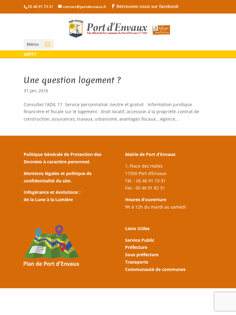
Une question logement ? (72, 80)
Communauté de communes (155, 269)
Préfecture (136, 247)
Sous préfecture (142, 254)
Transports (136, 262)
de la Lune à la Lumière (48, 199)
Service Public (139, 240)
